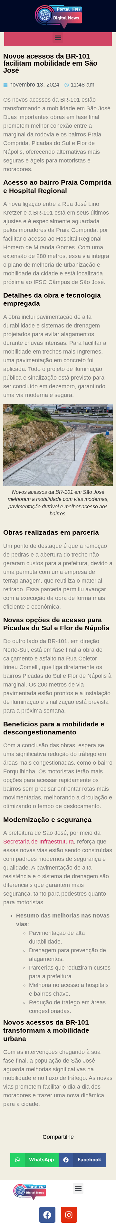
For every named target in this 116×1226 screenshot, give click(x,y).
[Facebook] (47, 1215)
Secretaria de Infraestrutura (38, 841)
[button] (58, 37)
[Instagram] (69, 1215)
